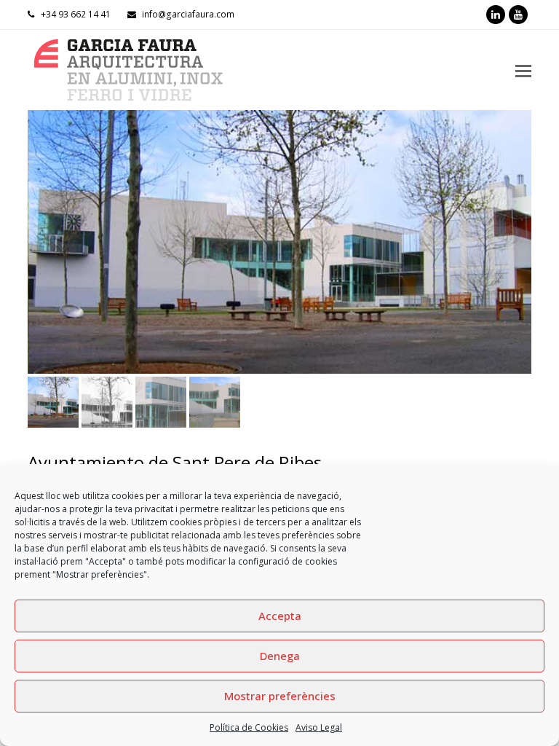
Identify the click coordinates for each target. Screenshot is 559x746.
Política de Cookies (249, 727)
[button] (40, 253)
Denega (280, 655)
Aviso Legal (319, 727)
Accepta (279, 615)
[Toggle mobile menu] (523, 70)
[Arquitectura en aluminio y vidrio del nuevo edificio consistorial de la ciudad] (279, 242)
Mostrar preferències (280, 695)
